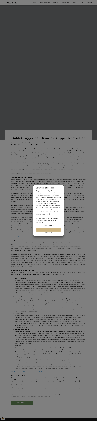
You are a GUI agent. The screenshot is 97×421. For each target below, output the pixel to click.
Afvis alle (48, 233)
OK (48, 229)
